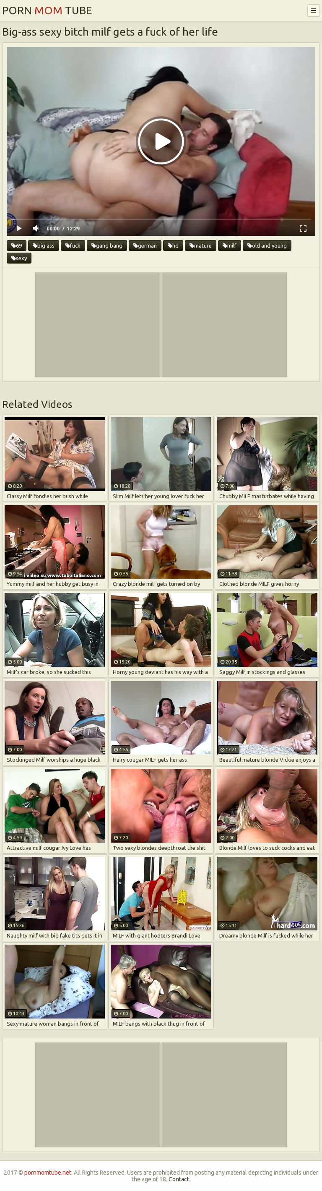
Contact (179, 1179)
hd (175, 245)
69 (19, 245)
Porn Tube (47, 10)
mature (203, 245)
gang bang (109, 245)
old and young (269, 245)
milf (231, 245)
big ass (46, 245)
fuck (75, 245)
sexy (21, 258)
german (147, 245)
